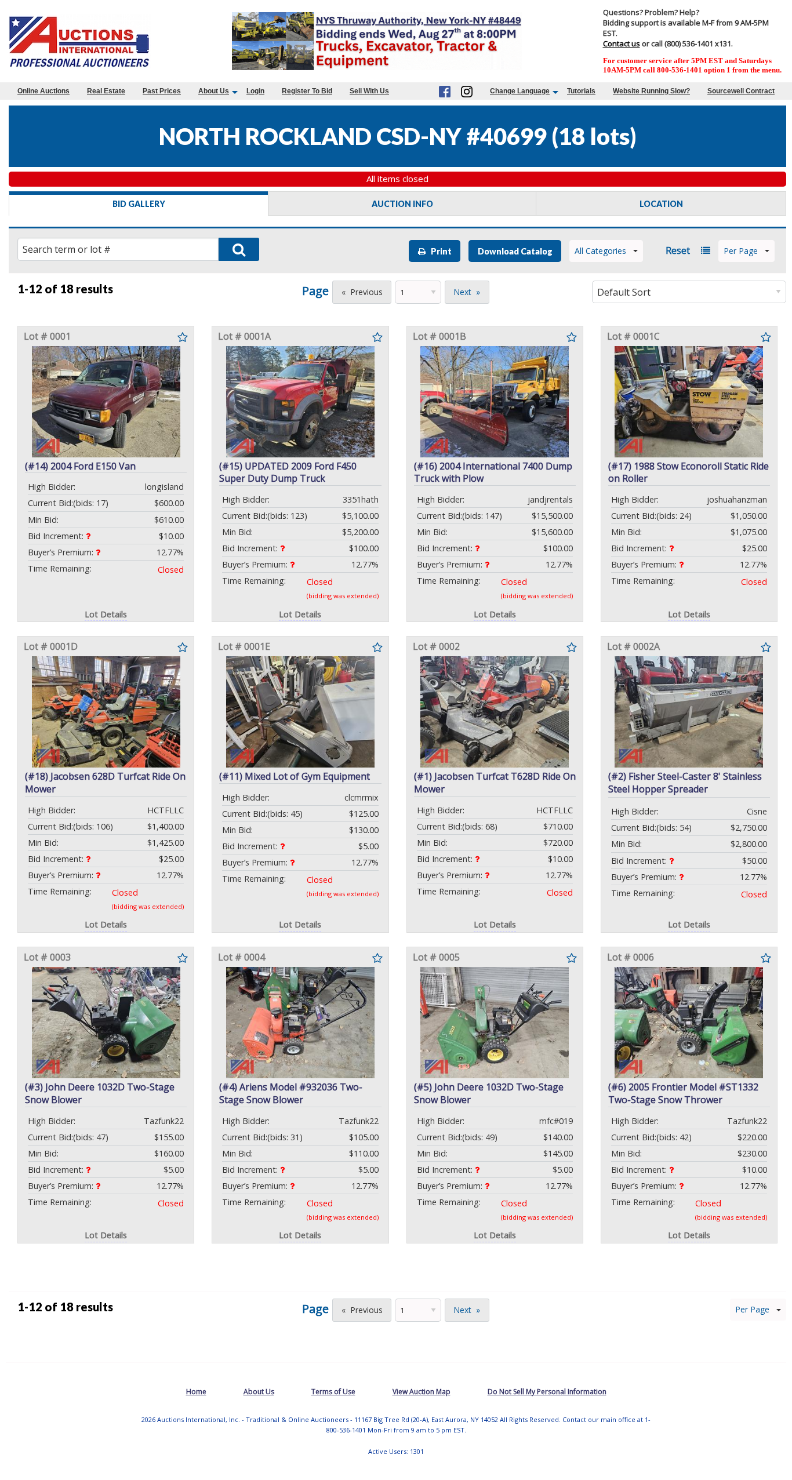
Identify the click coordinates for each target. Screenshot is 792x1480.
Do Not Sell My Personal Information (547, 1392)
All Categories (600, 250)
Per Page (741, 250)
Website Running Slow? (651, 91)
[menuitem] (43, 91)
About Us (213, 91)
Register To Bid (307, 91)
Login (255, 91)
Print (439, 251)
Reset (678, 250)
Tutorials (581, 91)
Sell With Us (369, 91)
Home (196, 1392)
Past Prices (162, 91)
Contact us (621, 43)
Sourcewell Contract (741, 91)
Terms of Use (333, 1392)
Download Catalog (515, 251)
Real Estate (106, 91)
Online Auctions (43, 91)
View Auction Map (422, 1392)
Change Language (520, 91)
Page (315, 291)
